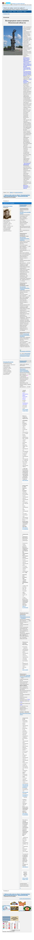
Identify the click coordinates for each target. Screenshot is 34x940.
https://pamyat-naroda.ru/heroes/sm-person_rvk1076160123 (24, 370)
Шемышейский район (23, 196)
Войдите (11, 192)
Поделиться (22, 205)
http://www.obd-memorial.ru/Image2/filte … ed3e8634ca (25, 238)
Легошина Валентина (8, 362)
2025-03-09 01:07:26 (23, 361)
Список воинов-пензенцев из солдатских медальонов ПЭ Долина (25, 354)
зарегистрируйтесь (19, 192)
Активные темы (6, 13)
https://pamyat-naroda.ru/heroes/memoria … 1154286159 (25, 617)
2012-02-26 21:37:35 (23, 206)
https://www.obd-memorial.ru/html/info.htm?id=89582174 (27, 786)
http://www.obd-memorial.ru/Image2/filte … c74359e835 (25, 288)
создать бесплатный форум (25, 898)
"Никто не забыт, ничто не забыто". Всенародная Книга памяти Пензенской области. (16, 196)
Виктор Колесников (7, 206)
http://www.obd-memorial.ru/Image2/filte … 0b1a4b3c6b (25, 335)
